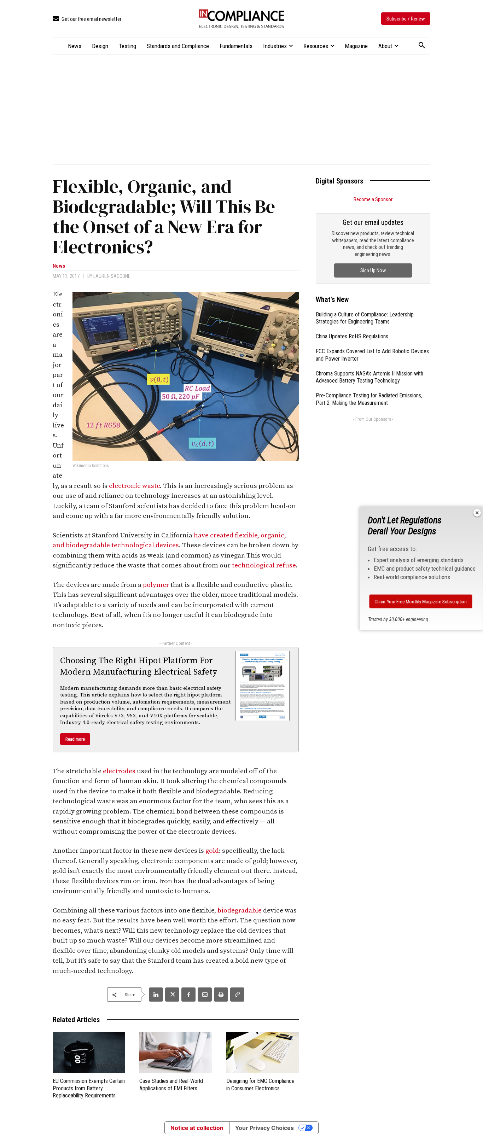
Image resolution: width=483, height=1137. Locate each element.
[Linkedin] (156, 994)
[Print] (221, 994)
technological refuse (264, 565)
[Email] (205, 994)
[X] (172, 994)
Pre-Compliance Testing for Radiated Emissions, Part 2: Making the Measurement (369, 399)
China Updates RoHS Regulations (352, 336)
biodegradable (239, 910)
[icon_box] (87, 19)
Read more (75, 739)
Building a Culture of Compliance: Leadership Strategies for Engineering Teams (365, 318)
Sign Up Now (373, 270)
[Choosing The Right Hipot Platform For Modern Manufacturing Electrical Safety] (263, 685)
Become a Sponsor (373, 199)
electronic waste (134, 486)
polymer (156, 585)
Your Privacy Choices (264, 1127)
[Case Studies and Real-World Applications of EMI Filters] (175, 1052)
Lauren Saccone (111, 276)
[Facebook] (188, 994)
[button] (421, 45)
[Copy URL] (237, 994)
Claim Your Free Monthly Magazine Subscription (420, 601)
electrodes (119, 771)
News (59, 266)
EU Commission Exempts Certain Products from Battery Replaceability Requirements (89, 1088)
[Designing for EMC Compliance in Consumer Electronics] (262, 1052)
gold (212, 851)
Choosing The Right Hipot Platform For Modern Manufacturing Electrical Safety (138, 666)
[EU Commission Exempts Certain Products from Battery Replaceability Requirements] (89, 1052)
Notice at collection (196, 1127)
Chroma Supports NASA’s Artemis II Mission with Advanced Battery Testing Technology (369, 377)
